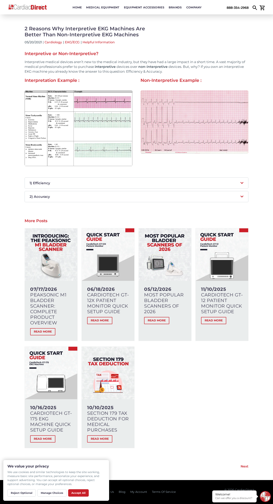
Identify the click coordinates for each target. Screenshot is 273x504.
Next (244, 466)
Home (77, 7)
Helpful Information (99, 42)
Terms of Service (164, 492)
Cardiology (53, 42)
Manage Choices (52, 492)
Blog (122, 492)
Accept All (78, 492)
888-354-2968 (238, 8)
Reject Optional (21, 492)
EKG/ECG (72, 42)
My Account (138, 492)
